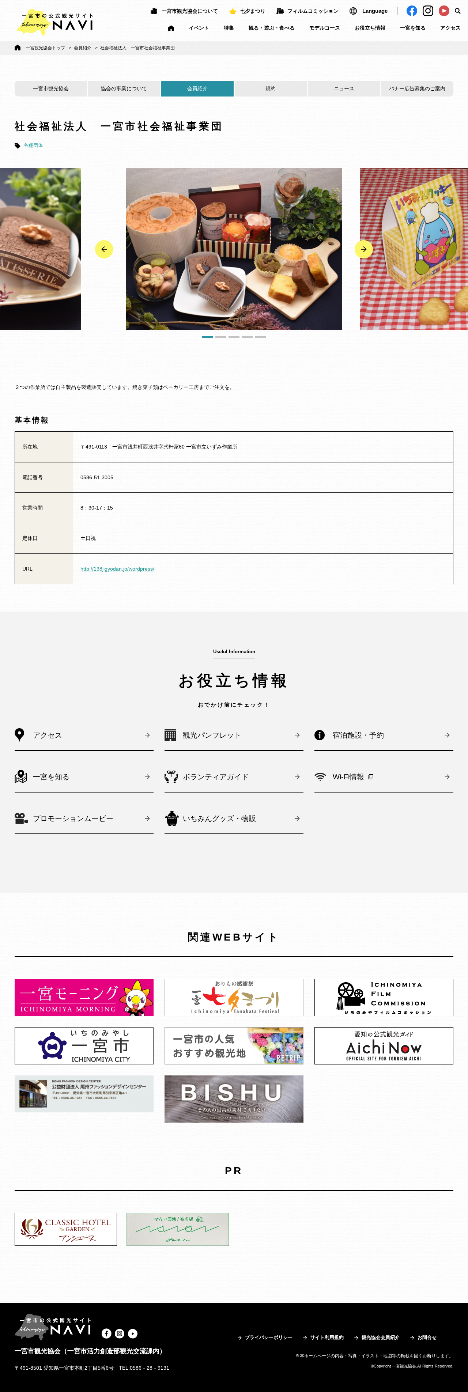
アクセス (450, 28)
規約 (270, 88)
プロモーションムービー (73, 818)
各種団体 (33, 145)
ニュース (344, 88)
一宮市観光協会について (190, 11)
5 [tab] (260, 337)
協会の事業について (124, 88)
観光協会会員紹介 (381, 1337)
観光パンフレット (212, 735)
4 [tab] (247, 337)
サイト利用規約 (327, 1337)
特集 (229, 28)
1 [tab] (207, 337)
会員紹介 (82, 47)
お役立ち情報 (370, 28)
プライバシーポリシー (268, 1337)
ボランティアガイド (216, 777)
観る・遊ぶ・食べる (272, 28)
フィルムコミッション (313, 11)
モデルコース (324, 28)
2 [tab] (220, 337)
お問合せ (427, 1337)
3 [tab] (234, 337)
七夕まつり (252, 11)
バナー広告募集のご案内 (417, 88)
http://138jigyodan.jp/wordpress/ (117, 569)
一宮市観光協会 (51, 88)
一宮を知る (413, 28)
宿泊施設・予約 (358, 735)
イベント (199, 28)
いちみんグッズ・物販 (219, 818)
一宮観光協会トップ (45, 47)
